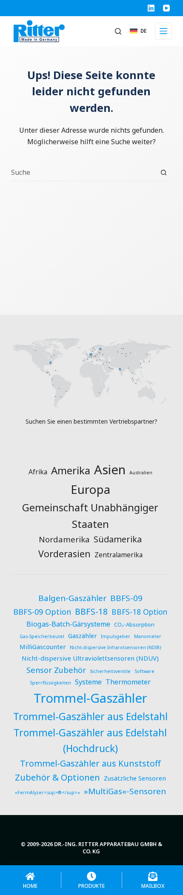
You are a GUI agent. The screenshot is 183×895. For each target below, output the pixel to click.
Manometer (147, 636)
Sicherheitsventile (110, 671)
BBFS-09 (126, 598)
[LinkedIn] (151, 8)
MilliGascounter (43, 646)
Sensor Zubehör (56, 669)
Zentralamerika (118, 554)
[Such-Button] (163, 172)
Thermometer (128, 682)
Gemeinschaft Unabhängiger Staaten (90, 516)
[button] (138, 31)
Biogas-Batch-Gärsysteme (68, 624)
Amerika (70, 470)
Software (144, 671)
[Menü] (163, 31)
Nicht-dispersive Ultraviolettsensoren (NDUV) (90, 658)
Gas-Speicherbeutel (42, 636)
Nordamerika (64, 539)
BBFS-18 (91, 611)
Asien (110, 469)
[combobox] (83, 172)
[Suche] (118, 31)
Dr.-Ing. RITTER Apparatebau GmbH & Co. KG (108, 847)
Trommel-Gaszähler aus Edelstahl (90, 716)
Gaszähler (82, 635)
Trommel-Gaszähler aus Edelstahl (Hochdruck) (90, 740)
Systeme (88, 682)
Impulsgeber (115, 636)
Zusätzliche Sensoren (135, 778)
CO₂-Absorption (134, 624)
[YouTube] (166, 8)
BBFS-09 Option (42, 611)
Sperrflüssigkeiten (50, 683)
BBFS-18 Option (139, 612)
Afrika (38, 471)
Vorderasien (64, 553)
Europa (90, 489)
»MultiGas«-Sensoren (125, 791)
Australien (140, 473)
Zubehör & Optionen (57, 777)
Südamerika (118, 539)
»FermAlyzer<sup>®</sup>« (47, 792)
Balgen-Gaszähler (72, 598)
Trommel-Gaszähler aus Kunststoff (90, 763)
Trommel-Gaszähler (90, 698)
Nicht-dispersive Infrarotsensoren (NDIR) (115, 647)
